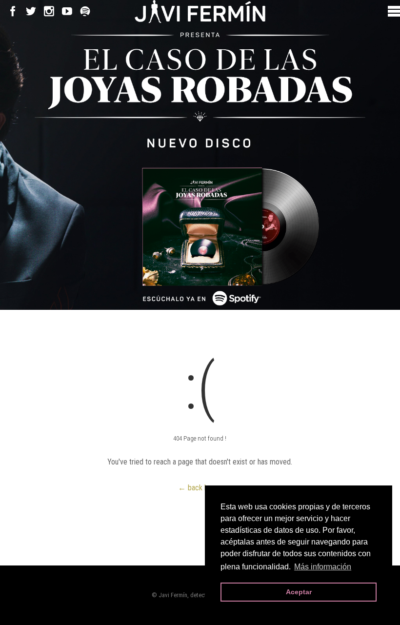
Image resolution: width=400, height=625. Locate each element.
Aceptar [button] (299, 592)
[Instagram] (49, 11)
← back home (199, 487)
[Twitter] (31, 11)
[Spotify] (85, 11)
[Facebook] (13, 11)
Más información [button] (322, 567)
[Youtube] (67, 11)
